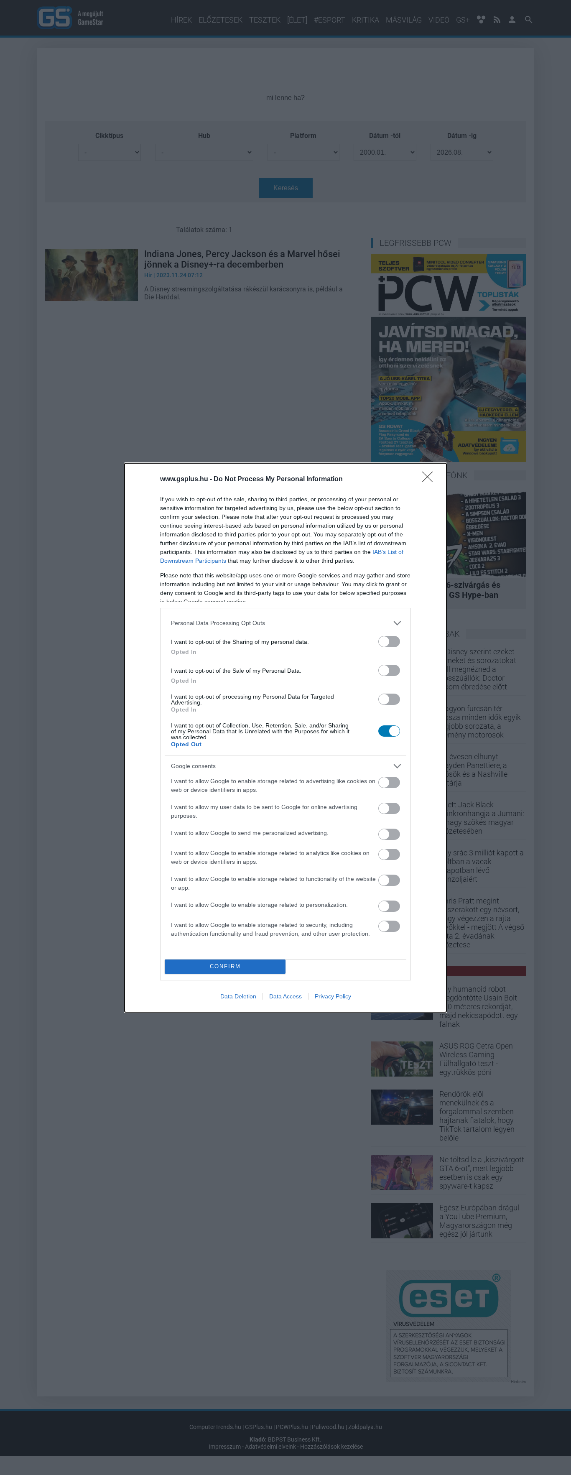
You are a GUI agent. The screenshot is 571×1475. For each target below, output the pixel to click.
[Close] (430, 479)
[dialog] (285, 737)
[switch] (389, 641)
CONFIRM (225, 966)
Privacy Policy (333, 996)
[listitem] (285, 623)
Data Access (285, 996)
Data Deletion (238, 996)
